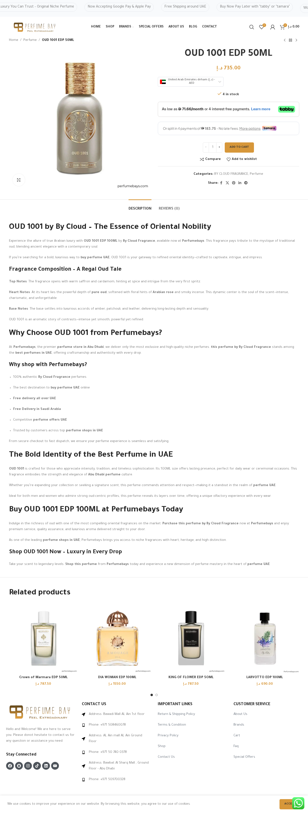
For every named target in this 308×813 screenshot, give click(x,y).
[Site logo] (34, 27)
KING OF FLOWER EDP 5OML (191, 677)
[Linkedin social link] (240, 183)
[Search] (252, 27)
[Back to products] (290, 40)
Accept (290, 804)
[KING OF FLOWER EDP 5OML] (191, 638)
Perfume (30, 40)
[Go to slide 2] (156, 695)
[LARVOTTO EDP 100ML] (264, 638)
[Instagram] (28, 766)
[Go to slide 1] (151, 695)
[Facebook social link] (221, 183)
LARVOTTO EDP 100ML (264, 677)
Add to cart (239, 147)
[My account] (273, 27)
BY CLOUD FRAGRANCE (231, 174)
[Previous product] (285, 40)
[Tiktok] (37, 766)
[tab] (140, 206)
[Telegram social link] (246, 183)
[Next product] (296, 40)
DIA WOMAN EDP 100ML (117, 677)
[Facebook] (10, 766)
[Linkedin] (46, 766)
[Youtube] (55, 766)
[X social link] (227, 183)
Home (13, 40)
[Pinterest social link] (234, 183)
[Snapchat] (19, 766)
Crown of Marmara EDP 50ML (43, 677)
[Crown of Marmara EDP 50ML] (43, 638)
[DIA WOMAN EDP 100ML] (117, 638)
